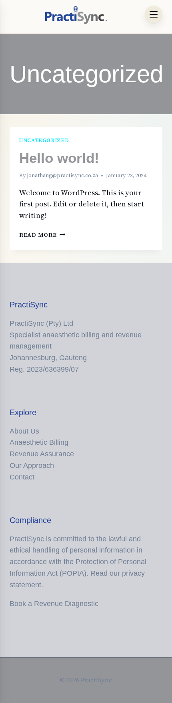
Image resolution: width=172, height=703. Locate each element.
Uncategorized (44, 140)
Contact (22, 477)
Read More (42, 235)
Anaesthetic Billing (39, 442)
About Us (24, 431)
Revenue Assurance (42, 454)
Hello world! (59, 158)
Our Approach (32, 465)
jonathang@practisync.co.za (62, 175)
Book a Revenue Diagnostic (54, 604)
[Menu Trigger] (153, 14)
